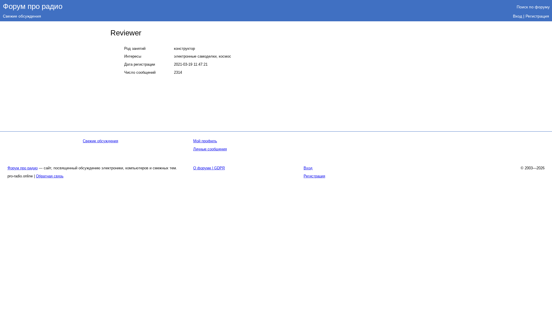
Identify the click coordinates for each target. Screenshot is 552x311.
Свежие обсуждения (22, 16)
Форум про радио (32, 6)
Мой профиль (205, 141)
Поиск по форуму (533, 7)
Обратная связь (50, 176)
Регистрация (537, 16)
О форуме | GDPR (209, 168)
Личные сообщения (210, 149)
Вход (517, 16)
